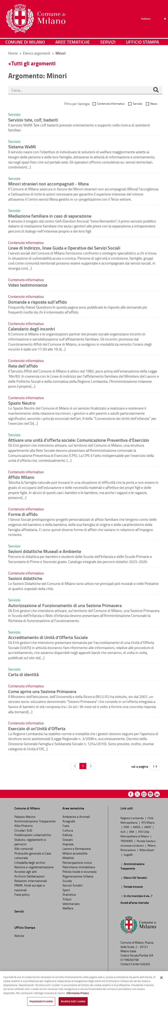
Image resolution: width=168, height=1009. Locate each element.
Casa (65, 825)
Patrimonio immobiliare (78, 867)
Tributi (67, 899)
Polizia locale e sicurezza (79, 871)
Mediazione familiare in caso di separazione (49, 215)
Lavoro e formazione (76, 848)
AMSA (137, 827)
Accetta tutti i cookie (73, 1001)
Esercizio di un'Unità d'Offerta (36, 728)
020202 (145, 964)
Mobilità (68, 858)
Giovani (67, 839)
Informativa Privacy (77, 993)
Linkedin (157, 794)
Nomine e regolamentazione (33, 867)
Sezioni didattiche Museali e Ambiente (44, 551)
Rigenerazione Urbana (77, 876)
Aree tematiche (72, 42)
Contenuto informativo (111, 104)
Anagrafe (68, 821)
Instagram (150, 794)
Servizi (108, 42)
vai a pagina (139, 766)
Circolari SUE (23, 830)
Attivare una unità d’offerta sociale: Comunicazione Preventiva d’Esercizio (78, 440)
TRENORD (126, 841)
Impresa (68, 844)
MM (132, 832)
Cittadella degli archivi (29, 862)
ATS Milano (148, 822)
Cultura (67, 830)
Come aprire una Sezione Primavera (42, 691)
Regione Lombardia (132, 818)
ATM (127, 827)
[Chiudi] (161, 977)
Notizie (19, 935)
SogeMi (128, 854)
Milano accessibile (74, 853)
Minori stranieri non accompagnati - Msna (48, 183)
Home (13, 53)
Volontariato (70, 903)
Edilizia (67, 835)
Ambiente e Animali (76, 816)
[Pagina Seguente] (90, 766)
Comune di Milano (25, 42)
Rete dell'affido (23, 365)
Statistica (69, 894)
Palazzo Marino (24, 816)
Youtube (144, 794)
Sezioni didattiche (25, 578)
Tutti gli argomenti (33, 63)
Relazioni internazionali (30, 880)
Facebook (131, 794)
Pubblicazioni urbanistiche (32, 835)
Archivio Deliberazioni (29, 876)
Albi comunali (23, 848)
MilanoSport (147, 850)
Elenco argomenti (37, 53)
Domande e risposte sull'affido (37, 302)
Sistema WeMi (22, 146)
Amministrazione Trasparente (35, 821)
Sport (66, 890)
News (153, 104)
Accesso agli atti (25, 871)
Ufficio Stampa (142, 42)
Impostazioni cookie (41, 1001)
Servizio (137, 104)
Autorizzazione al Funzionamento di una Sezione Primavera (65, 605)
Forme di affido (23, 514)
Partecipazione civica (77, 862)
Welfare (67, 908)
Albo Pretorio (23, 825)
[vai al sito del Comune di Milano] (35, 18)
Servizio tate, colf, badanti (33, 119)
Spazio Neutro (21, 403)
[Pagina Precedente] (75, 766)
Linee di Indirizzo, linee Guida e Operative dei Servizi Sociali (64, 247)
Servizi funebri (72, 885)
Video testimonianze (27, 284)
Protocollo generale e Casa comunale (32, 855)
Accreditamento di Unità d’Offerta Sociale (48, 637)
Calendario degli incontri (31, 328)
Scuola (67, 880)
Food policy (22, 894)
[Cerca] (156, 90)
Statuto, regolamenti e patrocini (30, 841)
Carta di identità (23, 674)
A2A (123, 832)
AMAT (148, 827)
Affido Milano (21, 477)
